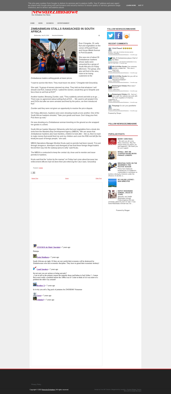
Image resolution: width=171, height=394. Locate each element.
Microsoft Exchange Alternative (132, 391)
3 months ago (133, 72)
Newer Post (35, 178)
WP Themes (107, 389)
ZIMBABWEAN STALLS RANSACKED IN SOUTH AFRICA (62, 30)
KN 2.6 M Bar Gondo (119, 66)
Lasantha (123, 389)
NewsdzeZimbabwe (54, 11)
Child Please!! (117, 48)
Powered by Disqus (114, 113)
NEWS (41, 168)
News (40, 23)
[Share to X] (32, 173)
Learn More (131, 5)
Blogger (126, 210)
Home (32, 23)
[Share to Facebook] (34, 173)
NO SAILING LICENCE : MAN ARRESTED (126, 180)
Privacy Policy (36, 384)
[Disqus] (66, 272)
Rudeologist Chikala (119, 86)
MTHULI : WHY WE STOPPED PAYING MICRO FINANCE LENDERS (127, 153)
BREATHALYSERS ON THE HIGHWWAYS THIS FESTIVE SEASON (127, 165)
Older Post (99, 178)
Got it (140, 5)
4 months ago (133, 91)
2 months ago (133, 54)
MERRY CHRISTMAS (125, 139)
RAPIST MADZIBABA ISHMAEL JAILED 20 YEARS (125, 192)
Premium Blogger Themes (134, 389)
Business (50, 23)
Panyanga (115, 106)
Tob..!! (114, 58)
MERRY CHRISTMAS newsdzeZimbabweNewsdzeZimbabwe (118, 72)
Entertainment (63, 23)
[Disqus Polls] (66, 212)
